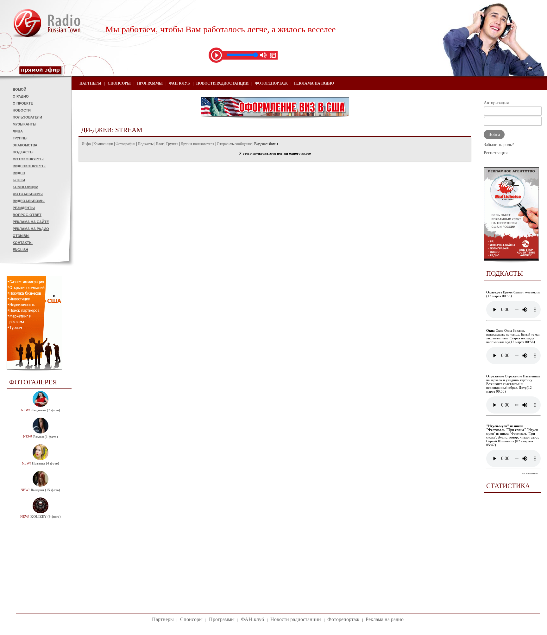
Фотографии (125, 144)
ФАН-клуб (179, 83)
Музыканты (24, 124)
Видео (19, 173)
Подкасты (23, 152)
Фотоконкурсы (28, 159)
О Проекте (23, 103)
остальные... (531, 473)
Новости (22, 110)
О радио (21, 96)
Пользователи (27, 117)
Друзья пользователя (197, 144)
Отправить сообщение (234, 144)
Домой (19, 89)
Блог (160, 144)
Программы (150, 83)
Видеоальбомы (29, 201)
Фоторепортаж (271, 83)
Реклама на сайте (31, 222)
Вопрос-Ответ (27, 215)
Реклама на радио (31, 229)
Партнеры (90, 83)
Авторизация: (497, 102)
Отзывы (21, 236)
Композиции (25, 187)
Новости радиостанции (222, 83)
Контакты (23, 243)
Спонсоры (119, 83)
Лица (18, 131)
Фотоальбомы (28, 194)
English (20, 250)
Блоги (19, 180)
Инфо (86, 144)
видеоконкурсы (29, 166)
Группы (20, 138)
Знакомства (25, 145)
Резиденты (24, 208)
